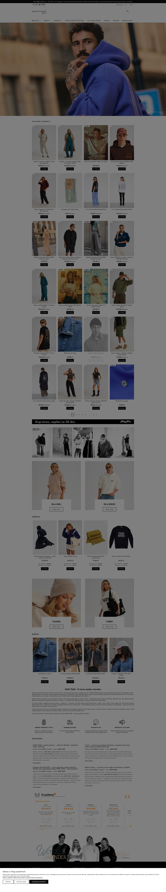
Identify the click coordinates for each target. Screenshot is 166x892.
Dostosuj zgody (21, 882)
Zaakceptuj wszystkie (39, 882)
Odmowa (8, 882)
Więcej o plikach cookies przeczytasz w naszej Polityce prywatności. (23, 877)
